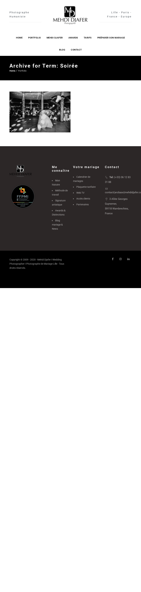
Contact (76, 49)
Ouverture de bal (30, 125)
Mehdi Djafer (55, 37)
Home (19, 37)
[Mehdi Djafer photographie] (70, 15)
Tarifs (88, 37)
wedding (54, 125)
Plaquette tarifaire (86, 186)
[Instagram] (120, 259)
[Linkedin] (128, 259)
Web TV (80, 192)
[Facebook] (113, 259)
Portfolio (34, 37)
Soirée (44, 125)
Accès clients (83, 198)
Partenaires (82, 204)
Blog (62, 49)
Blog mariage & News (57, 224)
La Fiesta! (40, 114)
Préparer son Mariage (111, 37)
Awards (73, 37)
